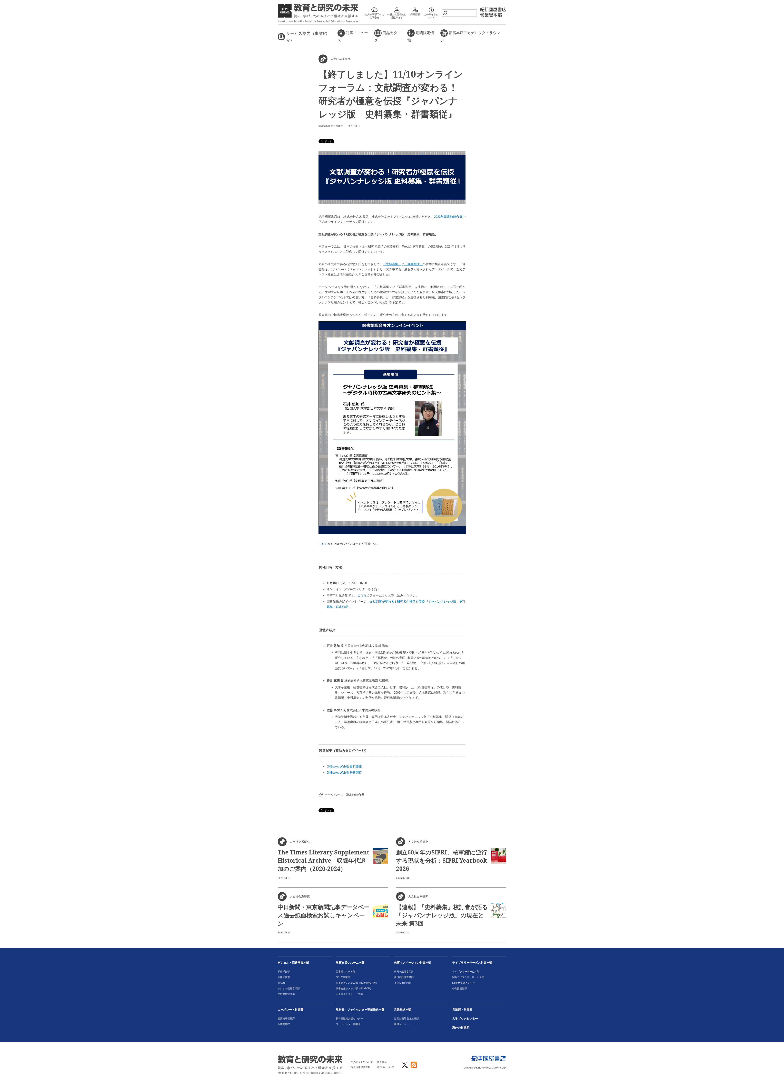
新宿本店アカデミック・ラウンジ (470, 36)
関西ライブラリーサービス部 (468, 977)
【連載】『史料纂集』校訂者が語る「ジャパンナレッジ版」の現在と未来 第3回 (442, 915)
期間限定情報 (420, 36)
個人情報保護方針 (360, 1067)
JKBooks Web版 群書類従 (344, 772)
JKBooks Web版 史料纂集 (344, 766)
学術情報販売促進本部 (330, 126)
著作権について (385, 1067)
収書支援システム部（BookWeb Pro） (357, 982)
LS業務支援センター (463, 982)
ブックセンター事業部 (348, 1024)
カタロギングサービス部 (349, 994)
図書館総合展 (355, 794)
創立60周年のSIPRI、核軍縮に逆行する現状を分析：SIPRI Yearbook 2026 (441, 860)
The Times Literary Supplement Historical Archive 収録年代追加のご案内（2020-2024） (323, 860)
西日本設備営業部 (404, 977)
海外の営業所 (460, 1027)
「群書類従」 (413, 264)
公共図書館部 (459, 988)
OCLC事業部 (343, 977)
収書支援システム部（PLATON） (354, 988)
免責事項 (382, 1062)
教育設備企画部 (402, 982)
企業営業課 (284, 1024)
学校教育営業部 (286, 994)
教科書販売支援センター (349, 1018)
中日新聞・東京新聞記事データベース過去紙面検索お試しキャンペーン (324, 915)
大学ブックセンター (465, 1018)
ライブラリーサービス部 (465, 971)
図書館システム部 (345, 971)
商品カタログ (387, 36)
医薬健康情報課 (286, 1018)
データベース (334, 794)
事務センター (401, 1024)
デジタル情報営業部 (289, 988)
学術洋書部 (284, 971)
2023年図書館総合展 (448, 216)
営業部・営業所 (462, 1009)
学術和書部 (284, 977)
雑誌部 (281, 982)
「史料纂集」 (392, 264)
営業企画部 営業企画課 (406, 1018)
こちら (323, 543)
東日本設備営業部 (404, 971)
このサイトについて (362, 1062)
